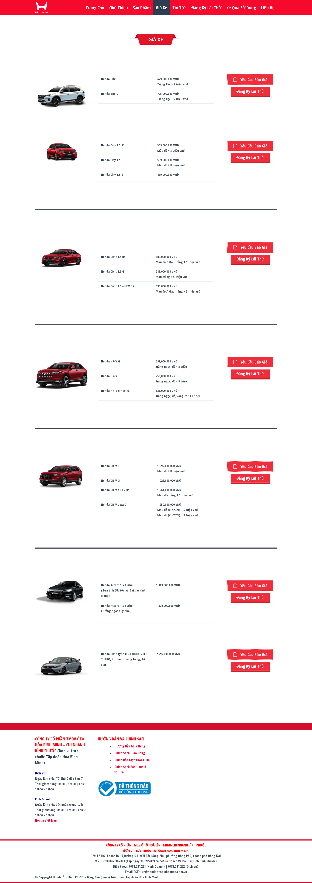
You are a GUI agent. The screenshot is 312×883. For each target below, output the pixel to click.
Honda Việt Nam (46, 820)
